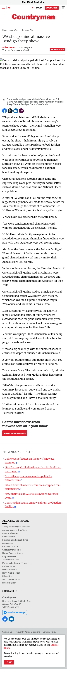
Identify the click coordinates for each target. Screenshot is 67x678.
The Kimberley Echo (10, 560)
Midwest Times (8, 566)
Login (39, 7)
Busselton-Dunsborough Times (15, 540)
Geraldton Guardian (10, 546)
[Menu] (3, 7)
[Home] (8, 8)
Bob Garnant (59, 49)
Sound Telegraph (9, 583)
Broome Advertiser (10, 533)
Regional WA (27, 30)
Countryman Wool (10, 30)
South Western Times (11, 579)
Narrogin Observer (9, 569)
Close (9, 662)
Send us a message (16, 612)
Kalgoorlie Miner (9, 556)
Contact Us (7, 632)
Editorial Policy (49, 632)
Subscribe (51, 7)
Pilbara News (7, 576)
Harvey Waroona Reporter (13, 553)
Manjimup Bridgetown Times (14, 563)
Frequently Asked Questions (27, 632)
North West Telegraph (11, 573)
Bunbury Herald (8, 536)
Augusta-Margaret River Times (14, 530)
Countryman (7, 543)
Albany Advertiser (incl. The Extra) (16, 527)
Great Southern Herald (11, 550)
